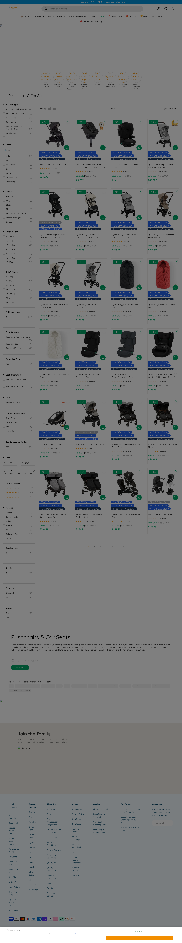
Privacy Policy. (72, 933)
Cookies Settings (139, 931)
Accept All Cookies (139, 937)
